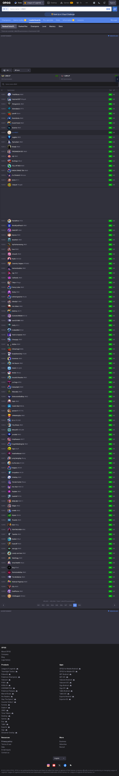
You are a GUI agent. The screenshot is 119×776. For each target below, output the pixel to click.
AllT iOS (62, 677)
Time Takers (6, 713)
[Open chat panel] (117, 79)
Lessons (80, 20)
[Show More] (94, 2)
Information (68, 20)
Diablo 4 (4, 708)
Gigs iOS (63, 688)
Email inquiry (6, 750)
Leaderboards (34, 20)
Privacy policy (6, 741)
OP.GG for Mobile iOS (67, 671)
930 (79, 605)
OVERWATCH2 (6, 688)
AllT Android (64, 674)
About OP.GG (6, 651)
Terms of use (6, 744)
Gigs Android (64, 685)
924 (52, 605)
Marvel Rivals (6, 694)
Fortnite (4, 705)
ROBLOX (4, 685)
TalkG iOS (63, 694)
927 (66, 605)
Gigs (3, 730)
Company (4, 654)
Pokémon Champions (9, 677)
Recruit (62, 747)
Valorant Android (66, 680)
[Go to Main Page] (6, 3)
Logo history (5, 660)
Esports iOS (64, 699)
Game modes (19, 20)
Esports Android (65, 696)
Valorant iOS (64, 683)
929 (75, 605)
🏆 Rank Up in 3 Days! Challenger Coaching (58, 14)
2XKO (3, 710)
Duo (2, 721)
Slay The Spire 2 (7, 699)
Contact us (5, 753)
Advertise (63, 744)
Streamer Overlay (7, 733)
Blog (3, 657)
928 (70, 605)
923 (47, 605)
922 (43, 605)
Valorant (4, 680)
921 (38, 605)
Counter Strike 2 (7, 702)
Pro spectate (48, 20)
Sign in (112, 3)
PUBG (3, 683)
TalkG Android (65, 691)
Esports (4, 727)
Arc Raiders (5, 696)
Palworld (4, 674)
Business (63, 741)
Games (4, 719)
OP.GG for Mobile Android (69, 669)
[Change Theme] (99, 2)
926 (61, 605)
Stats (58, 20)
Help (3, 747)
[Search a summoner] (108, 9)
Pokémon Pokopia (8, 691)
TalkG (3, 724)
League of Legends (34, 3)
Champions (6, 20)
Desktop (4, 716)
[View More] (86, 2)
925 (57, 605)
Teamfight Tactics (8, 671)
